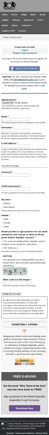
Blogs (24, 14)
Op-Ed (42, 14)
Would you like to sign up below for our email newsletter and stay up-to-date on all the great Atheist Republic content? (24, 234)
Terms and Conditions (24, 433)
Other (6, 226)
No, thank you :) (11, 247)
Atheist (7, 203)
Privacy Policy (42, 433)
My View (6, 199)
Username (7, 127)
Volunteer (26, 25)
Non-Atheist (9, 207)
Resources (28, 20)
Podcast (16, 20)
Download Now (24, 408)
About (15, 25)
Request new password (24, 53)
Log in (25, 50)
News (33, 14)
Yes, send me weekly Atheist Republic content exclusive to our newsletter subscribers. (23, 242)
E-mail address (9, 143)
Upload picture (8, 99)
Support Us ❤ (8, 31)
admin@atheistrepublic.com (25, 79)
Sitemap (10, 433)
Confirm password (11, 186)
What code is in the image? (17, 279)
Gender (5, 215)
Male (6, 219)
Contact (22, 31)
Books (5, 25)
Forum (14, 14)
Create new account (30, 47)
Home (4, 14)
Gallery (5, 20)
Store (40, 20)
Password (7, 172)
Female (7, 222)
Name (5, 116)
